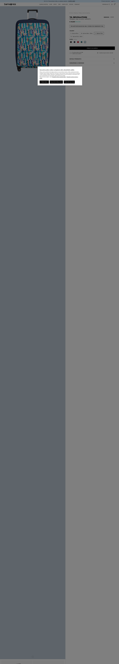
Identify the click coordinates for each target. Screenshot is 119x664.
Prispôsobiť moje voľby (69, 81)
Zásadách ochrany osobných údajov (59, 76)
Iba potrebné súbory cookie (56, 81)
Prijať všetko (44, 81)
